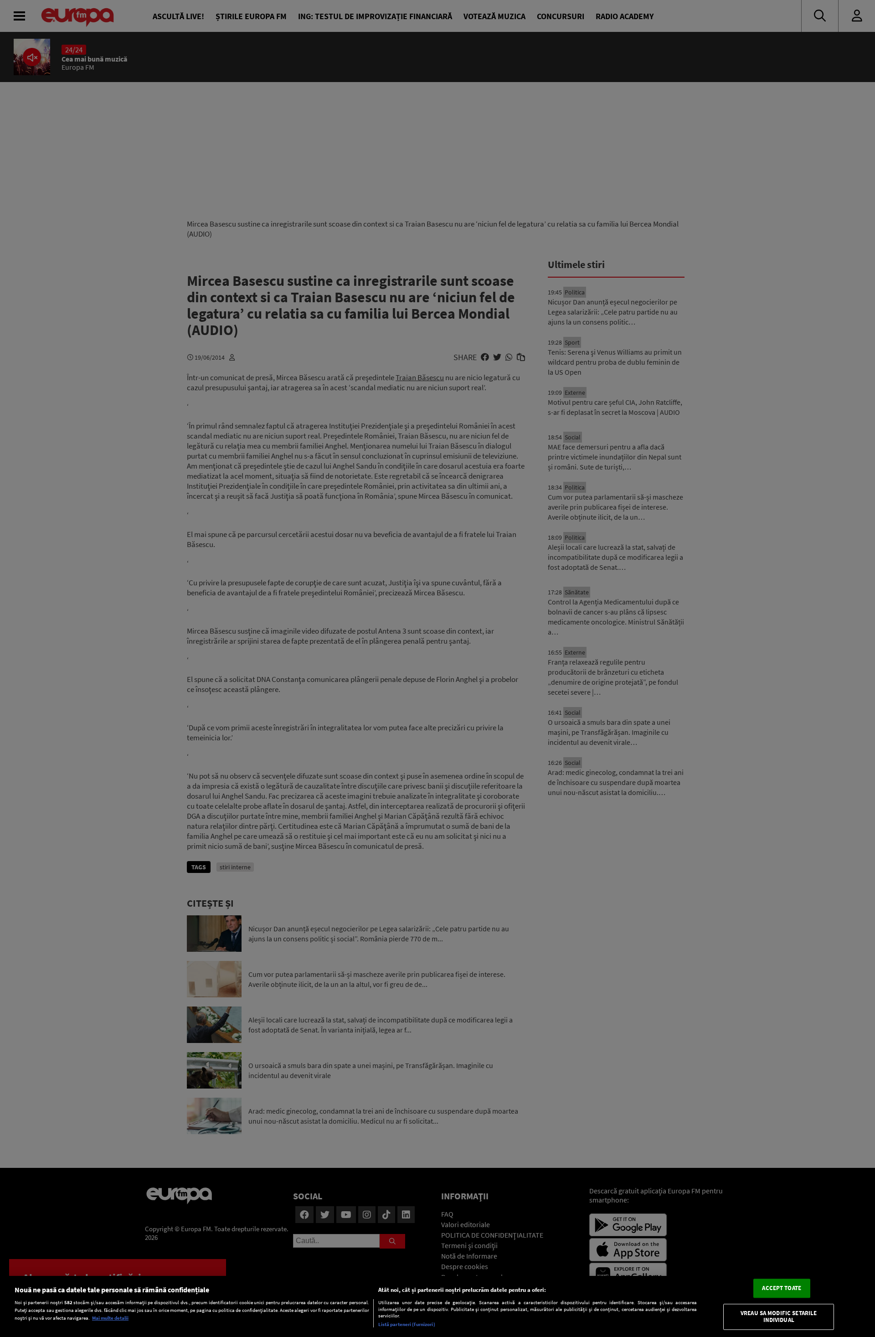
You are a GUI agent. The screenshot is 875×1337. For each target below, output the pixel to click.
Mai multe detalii (110, 1318)
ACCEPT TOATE (781, 1288)
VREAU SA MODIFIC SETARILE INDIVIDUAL (779, 1316)
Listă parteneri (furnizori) (406, 1324)
